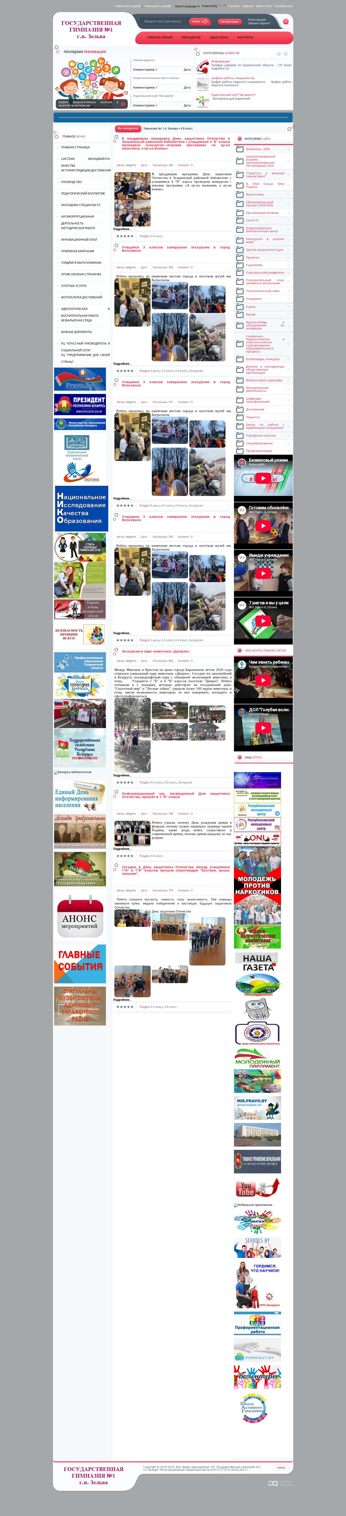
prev (278, 53)
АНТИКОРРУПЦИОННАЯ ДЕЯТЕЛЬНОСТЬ (77, 220)
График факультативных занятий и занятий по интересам (123, 104)
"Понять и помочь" (224, 61)
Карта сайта (264, 6)
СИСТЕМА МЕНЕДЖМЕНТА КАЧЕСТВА (85, 162)
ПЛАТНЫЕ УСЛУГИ (73, 286)
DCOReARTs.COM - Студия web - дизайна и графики (280, 1483)
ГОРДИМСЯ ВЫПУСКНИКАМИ (81, 263)
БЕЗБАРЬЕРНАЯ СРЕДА (76, 320)
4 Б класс (157, 236)
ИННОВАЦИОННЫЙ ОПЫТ (79, 240)
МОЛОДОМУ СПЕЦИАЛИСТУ (80, 205)
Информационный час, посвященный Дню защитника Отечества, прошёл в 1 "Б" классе (176, 795)
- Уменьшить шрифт (157, 6)
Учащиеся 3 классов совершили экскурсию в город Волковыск (176, 249)
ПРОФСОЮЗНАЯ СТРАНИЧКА (81, 274)
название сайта (93, 30)
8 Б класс (170, 782)
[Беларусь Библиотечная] (73, 772)
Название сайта (95, 1477)
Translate (233, 6)
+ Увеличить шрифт (127, 6)
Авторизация (230, 22)
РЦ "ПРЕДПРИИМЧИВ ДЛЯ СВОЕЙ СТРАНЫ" (85, 358)
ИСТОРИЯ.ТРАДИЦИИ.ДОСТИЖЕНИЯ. (86, 170)
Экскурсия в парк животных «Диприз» (156, 651)
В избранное (284, 6)
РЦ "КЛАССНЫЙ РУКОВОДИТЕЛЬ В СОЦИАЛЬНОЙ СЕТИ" (85, 346)
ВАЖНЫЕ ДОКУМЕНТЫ (76, 332)
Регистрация (257, 20)
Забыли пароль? (259, 23)
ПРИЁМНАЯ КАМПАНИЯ (77, 251)
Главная (247, 6)
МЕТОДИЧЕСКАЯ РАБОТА (78, 228)
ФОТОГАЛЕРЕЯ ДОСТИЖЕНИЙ (81, 297)
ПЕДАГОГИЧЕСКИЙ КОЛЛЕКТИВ (83, 193)
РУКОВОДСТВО (71, 182)
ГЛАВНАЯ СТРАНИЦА (75, 147)
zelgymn (131, 165)
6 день (155, 371)
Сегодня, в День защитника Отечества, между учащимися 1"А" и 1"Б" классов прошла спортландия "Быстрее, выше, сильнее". (176, 870)
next (285, 53)
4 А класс (167, 371)
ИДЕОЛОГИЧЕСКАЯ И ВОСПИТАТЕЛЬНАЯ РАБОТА (85, 312)
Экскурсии (196, 371)
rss (285, 21)
